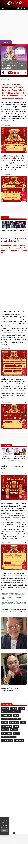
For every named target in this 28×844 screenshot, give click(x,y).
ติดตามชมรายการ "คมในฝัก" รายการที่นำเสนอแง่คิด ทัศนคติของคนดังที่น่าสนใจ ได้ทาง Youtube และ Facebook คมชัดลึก (14, 249)
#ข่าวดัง (23, 723)
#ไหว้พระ (4, 723)
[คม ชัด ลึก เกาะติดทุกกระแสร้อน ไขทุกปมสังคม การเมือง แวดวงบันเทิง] (14, 3)
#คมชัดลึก (5, 712)
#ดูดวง (16, 715)
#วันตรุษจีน (5, 730)
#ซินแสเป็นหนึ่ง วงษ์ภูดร (9, 737)
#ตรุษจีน (16, 726)
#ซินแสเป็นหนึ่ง (14, 723)
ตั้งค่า (4, 833)
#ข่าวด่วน (21, 708)
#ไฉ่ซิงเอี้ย (14, 730)
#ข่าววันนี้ (13, 708)
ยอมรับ (4, 830)
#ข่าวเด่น (16, 733)
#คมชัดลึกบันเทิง (6, 715)
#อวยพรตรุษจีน (6, 733)
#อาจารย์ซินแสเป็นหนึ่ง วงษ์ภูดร (11, 719)
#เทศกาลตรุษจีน (6, 726)
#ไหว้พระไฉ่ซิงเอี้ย (7, 741)
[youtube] (18, 8)
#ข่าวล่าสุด (5, 708)
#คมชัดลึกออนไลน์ (15, 712)
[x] (16, 8)
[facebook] (13, 8)
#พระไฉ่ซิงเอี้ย (19, 741)
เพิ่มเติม (5, 827)
